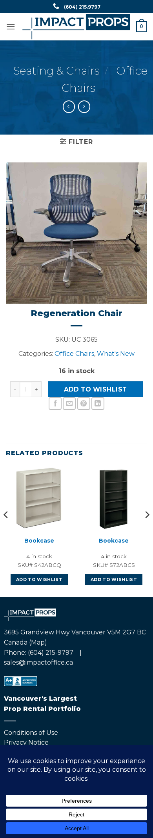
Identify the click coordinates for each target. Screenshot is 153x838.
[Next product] (69, 106)
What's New (116, 353)
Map (38, 642)
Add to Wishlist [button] (39, 579)
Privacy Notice (26, 742)
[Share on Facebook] (55, 403)
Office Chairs (74, 353)
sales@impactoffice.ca (38, 662)
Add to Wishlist (95, 389)
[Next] (146, 530)
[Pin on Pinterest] (83, 403)
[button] (10, 26)
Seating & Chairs (56, 70)
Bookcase (39, 540)
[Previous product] (84, 106)
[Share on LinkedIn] (97, 403)
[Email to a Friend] (69, 403)
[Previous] (6, 530)
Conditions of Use (31, 732)
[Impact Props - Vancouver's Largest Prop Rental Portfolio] (76, 27)
